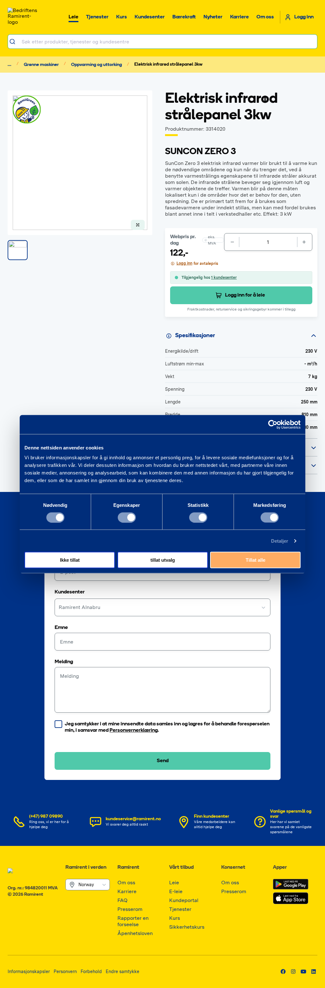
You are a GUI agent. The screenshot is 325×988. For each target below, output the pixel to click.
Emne (61, 627)
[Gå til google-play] (290, 884)
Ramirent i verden (85, 867)
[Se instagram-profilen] (293, 971)
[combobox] (162, 41)
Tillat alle (255, 560)
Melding (64, 661)
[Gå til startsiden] (23, 17)
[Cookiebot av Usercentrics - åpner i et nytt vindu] (273, 424)
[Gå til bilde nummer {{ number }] (18, 250)
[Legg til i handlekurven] (304, 242)
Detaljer (280, 540)
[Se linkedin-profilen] (313, 971)
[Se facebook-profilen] (283, 971)
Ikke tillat (70, 560)
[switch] (127, 517)
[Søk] (15, 42)
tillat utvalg (162, 560)
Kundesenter (70, 592)
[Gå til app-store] (290, 898)
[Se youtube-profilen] (303, 971)
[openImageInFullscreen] (138, 225)
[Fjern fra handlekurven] (231, 242)
